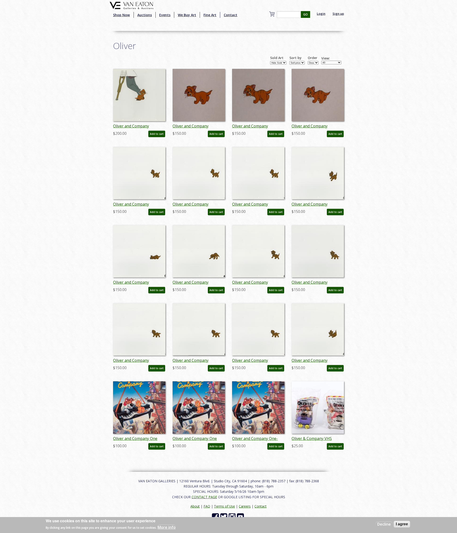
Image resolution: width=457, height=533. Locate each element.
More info (167, 527)
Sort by (295, 58)
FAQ (207, 506)
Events (164, 15)
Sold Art (276, 58)
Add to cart (157, 134)
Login (321, 13)
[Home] (131, 5)
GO (305, 14)
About (195, 506)
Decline (384, 524)
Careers (245, 506)
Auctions (144, 15)
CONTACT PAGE (204, 497)
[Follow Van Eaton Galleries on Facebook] (216, 516)
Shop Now (121, 15)
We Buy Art (187, 15)
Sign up (338, 13)
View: (325, 58)
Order (312, 58)
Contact (230, 15)
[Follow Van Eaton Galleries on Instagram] (232, 516)
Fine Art (210, 15)
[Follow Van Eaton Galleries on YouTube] (241, 516)
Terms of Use (224, 506)
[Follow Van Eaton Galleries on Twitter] (224, 516)
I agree (402, 524)
